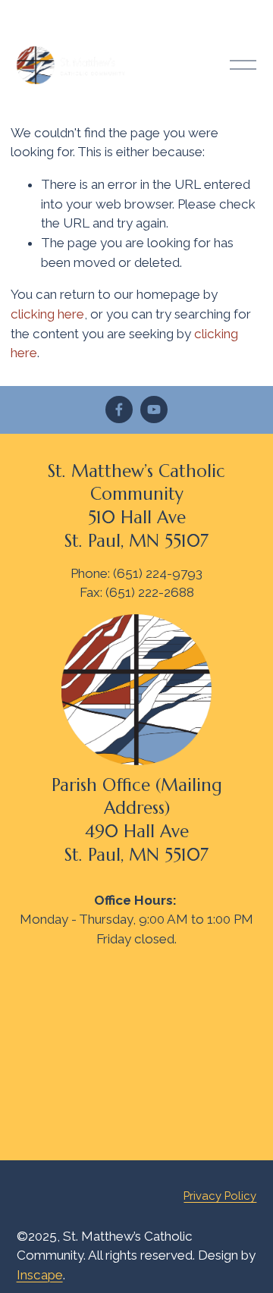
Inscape (40, 1274)
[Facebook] (119, 409)
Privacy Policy (220, 1195)
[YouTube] (154, 409)
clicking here (47, 314)
